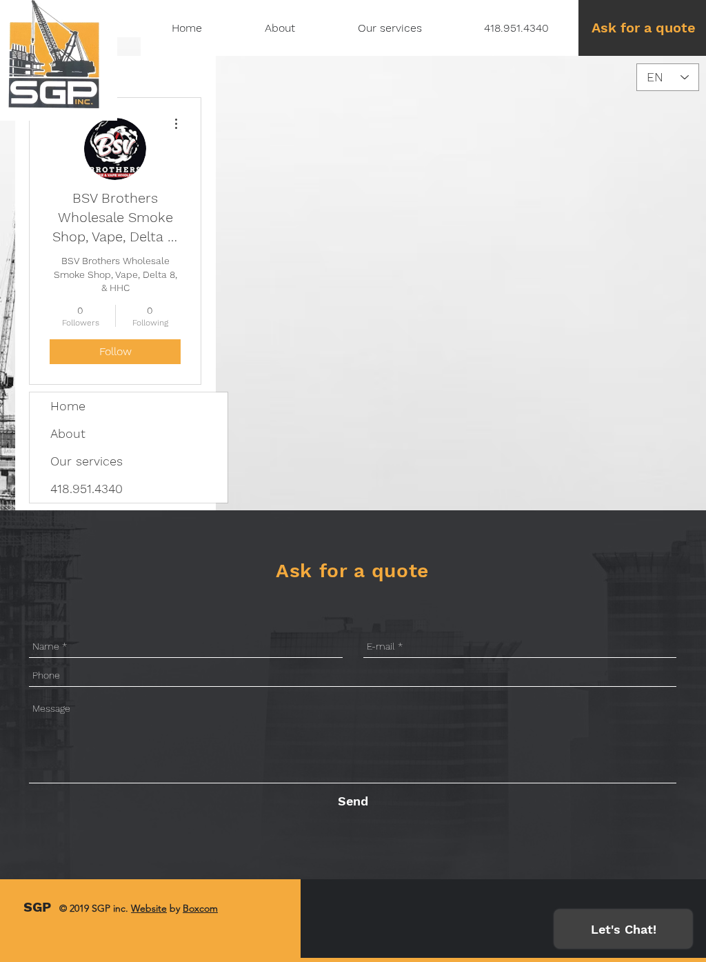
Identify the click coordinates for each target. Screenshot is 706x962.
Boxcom (200, 908)
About (67, 433)
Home (67, 406)
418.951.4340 (86, 488)
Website (149, 908)
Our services (86, 461)
